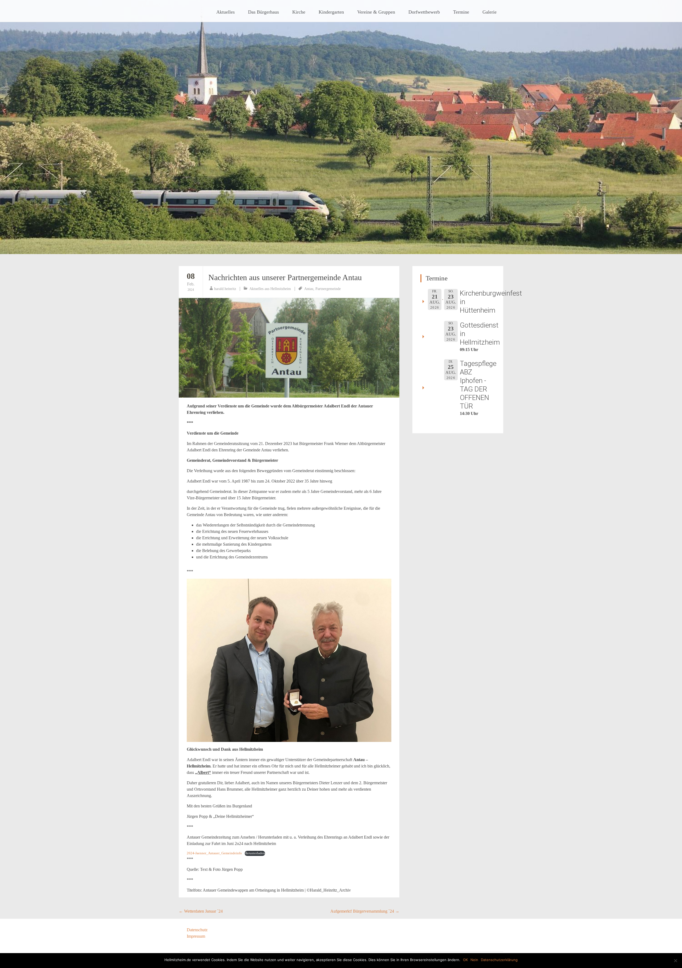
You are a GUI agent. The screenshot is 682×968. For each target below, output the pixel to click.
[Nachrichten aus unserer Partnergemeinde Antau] (289, 348)
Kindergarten (331, 12)
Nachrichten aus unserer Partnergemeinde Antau (285, 277)
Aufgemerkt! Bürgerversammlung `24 (364, 911)
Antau (308, 289)
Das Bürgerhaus (263, 12)
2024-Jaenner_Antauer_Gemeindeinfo (214, 853)
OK (465, 960)
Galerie (489, 12)
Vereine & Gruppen (376, 12)
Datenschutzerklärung (499, 960)
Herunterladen (255, 853)
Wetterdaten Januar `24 (201, 911)
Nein (474, 960)
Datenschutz (197, 930)
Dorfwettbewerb (424, 12)
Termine (461, 12)
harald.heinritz (225, 289)
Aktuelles (225, 12)
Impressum (196, 936)
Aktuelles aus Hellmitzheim (270, 289)
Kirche (298, 12)
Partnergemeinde (328, 289)
